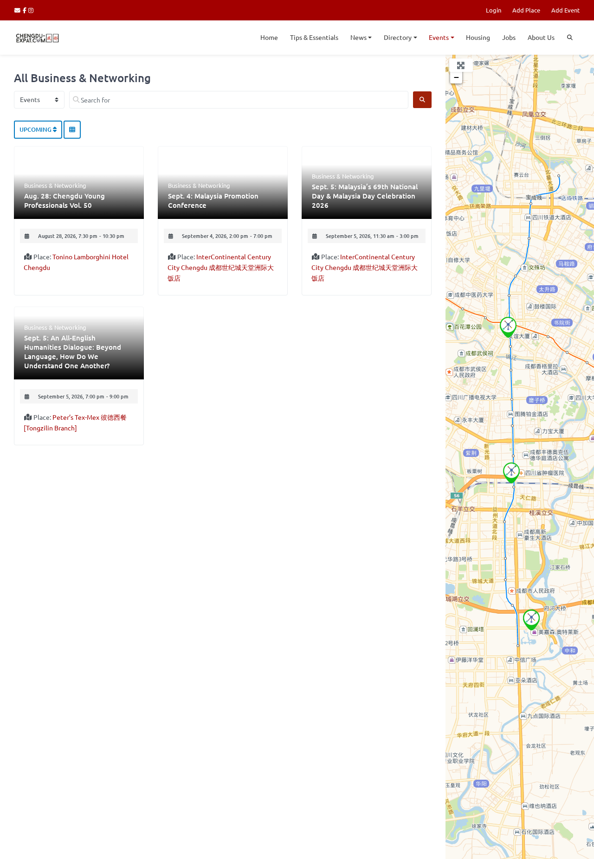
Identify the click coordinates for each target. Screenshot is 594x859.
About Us (541, 37)
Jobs (509, 37)
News (358, 37)
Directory (398, 37)
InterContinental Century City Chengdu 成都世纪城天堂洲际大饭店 (221, 267)
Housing (478, 37)
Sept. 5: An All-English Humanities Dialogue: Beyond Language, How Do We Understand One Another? (72, 351)
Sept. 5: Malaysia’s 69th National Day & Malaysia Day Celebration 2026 (365, 196)
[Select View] (72, 130)
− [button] (456, 77)
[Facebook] (26, 10)
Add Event (565, 10)
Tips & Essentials (314, 37)
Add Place (526, 10)
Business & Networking (55, 185)
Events (439, 37)
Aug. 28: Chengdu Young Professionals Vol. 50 (64, 200)
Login (493, 10)
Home (269, 37)
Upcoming (36, 129)
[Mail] (18, 10)
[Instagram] (31, 10)
